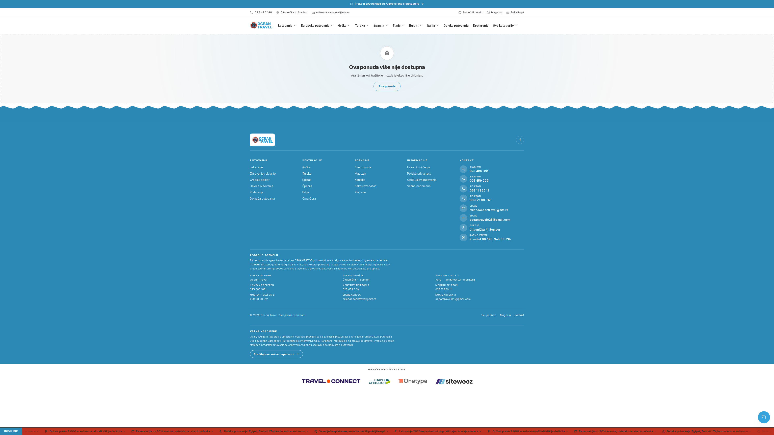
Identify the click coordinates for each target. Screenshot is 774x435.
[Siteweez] (454, 381)
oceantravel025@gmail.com (453, 298)
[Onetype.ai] (413, 381)
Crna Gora (309, 198)
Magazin (360, 173)
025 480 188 (257, 289)
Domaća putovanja (262, 198)
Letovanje (256, 167)
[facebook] (520, 140)
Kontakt (360, 179)
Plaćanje (360, 192)
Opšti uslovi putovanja (421, 179)
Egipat (306, 179)
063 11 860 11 (443, 289)
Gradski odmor (259, 179)
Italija (305, 192)
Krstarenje (256, 192)
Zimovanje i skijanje (263, 173)
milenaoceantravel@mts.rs (359, 298)
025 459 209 (351, 289)
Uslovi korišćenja (418, 167)
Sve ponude (363, 167)
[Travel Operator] (379, 381)
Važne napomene (419, 186)
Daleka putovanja (261, 186)
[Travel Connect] (331, 381)
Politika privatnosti (419, 173)
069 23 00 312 (259, 298)
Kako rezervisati (365, 186)
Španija (307, 186)
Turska (306, 173)
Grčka (306, 167)
